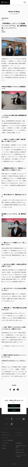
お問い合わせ (14, 405)
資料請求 (14, 410)
